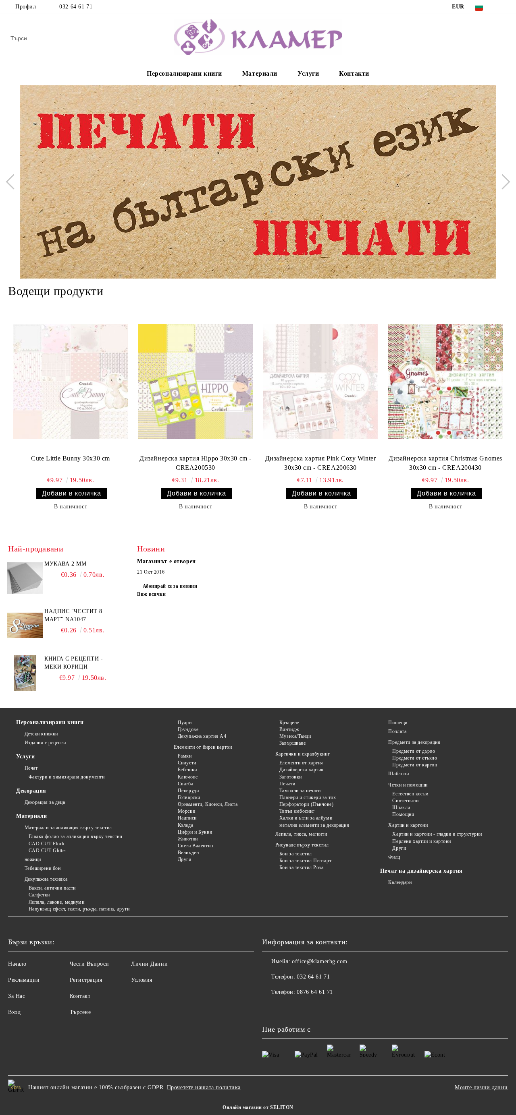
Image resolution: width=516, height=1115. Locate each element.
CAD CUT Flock (47, 844)
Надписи (187, 818)
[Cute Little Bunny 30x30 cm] (70, 382)
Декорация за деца (45, 802)
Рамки (184, 756)
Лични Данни (149, 964)
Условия (141, 980)
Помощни (403, 814)
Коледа (185, 825)
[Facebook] (503, 6)
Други (184, 859)
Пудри (184, 722)
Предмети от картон (414, 765)
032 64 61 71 (75, 7)
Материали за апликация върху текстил (68, 827)
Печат (31, 768)
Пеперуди (188, 790)
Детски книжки (41, 734)
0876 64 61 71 (315, 992)
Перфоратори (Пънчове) (306, 804)
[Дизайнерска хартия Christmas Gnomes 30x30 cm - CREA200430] (445, 382)
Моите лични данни (481, 1087)
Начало (17, 964)
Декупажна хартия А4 (202, 736)
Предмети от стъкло (414, 758)
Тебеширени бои (42, 868)
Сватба (185, 784)
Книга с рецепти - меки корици (73, 663)
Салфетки (39, 895)
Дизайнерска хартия (301, 769)
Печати (287, 784)
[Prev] (13, 182)
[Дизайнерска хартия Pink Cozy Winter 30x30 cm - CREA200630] (320, 382)
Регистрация (86, 980)
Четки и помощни (407, 785)
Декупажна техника (46, 879)
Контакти (354, 73)
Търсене (80, 1012)
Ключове (188, 777)
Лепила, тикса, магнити (301, 834)
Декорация (31, 791)
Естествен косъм (410, 794)
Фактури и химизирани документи (66, 777)
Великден (188, 852)
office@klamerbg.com (319, 961)
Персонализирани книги (184, 73)
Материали (259, 73)
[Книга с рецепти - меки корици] (25, 673)
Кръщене (289, 722)
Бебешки (187, 769)
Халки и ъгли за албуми (305, 818)
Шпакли (401, 807)
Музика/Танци (295, 736)
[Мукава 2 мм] (25, 578)
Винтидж (289, 729)
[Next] (502, 182)
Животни (188, 839)
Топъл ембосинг (296, 811)
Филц (394, 857)
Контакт (80, 996)
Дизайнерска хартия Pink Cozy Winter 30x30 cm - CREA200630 (320, 463)
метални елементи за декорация (314, 825)
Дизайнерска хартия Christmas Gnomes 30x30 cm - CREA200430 (445, 463)
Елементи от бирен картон (203, 747)
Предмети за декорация (414, 742)
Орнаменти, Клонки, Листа (207, 804)
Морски (186, 811)
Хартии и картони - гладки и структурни (437, 834)
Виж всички (151, 594)
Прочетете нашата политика (204, 1087)
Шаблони (398, 773)
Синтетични (405, 800)
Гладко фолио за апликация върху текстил (75, 836)
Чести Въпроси (89, 964)
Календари (400, 882)
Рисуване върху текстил (302, 845)
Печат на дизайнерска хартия (421, 871)
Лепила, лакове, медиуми (56, 902)
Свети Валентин (195, 846)
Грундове (188, 729)
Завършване (292, 743)
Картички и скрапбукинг (302, 754)
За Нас (16, 996)
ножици (33, 859)
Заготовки (290, 777)
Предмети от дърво (413, 751)
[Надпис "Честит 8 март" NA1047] (25, 625)
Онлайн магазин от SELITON (258, 1107)
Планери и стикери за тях (307, 797)
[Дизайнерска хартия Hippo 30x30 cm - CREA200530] (195, 382)
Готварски (189, 797)
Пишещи (397, 722)
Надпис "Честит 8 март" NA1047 (73, 615)
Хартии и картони (408, 825)
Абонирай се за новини (170, 586)
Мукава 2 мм (65, 564)
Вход (14, 1012)
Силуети (187, 763)
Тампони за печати (299, 790)
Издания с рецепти (45, 742)
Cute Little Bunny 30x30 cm (70, 458)
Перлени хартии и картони (421, 841)
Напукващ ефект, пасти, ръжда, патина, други (79, 909)
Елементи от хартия (301, 763)
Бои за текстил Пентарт (305, 860)
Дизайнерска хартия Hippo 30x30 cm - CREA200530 (195, 463)
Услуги (308, 73)
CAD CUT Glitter (48, 850)
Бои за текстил (295, 854)
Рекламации (24, 980)
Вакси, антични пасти (52, 888)
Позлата (397, 731)
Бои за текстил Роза (301, 867)
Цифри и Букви (195, 832)
